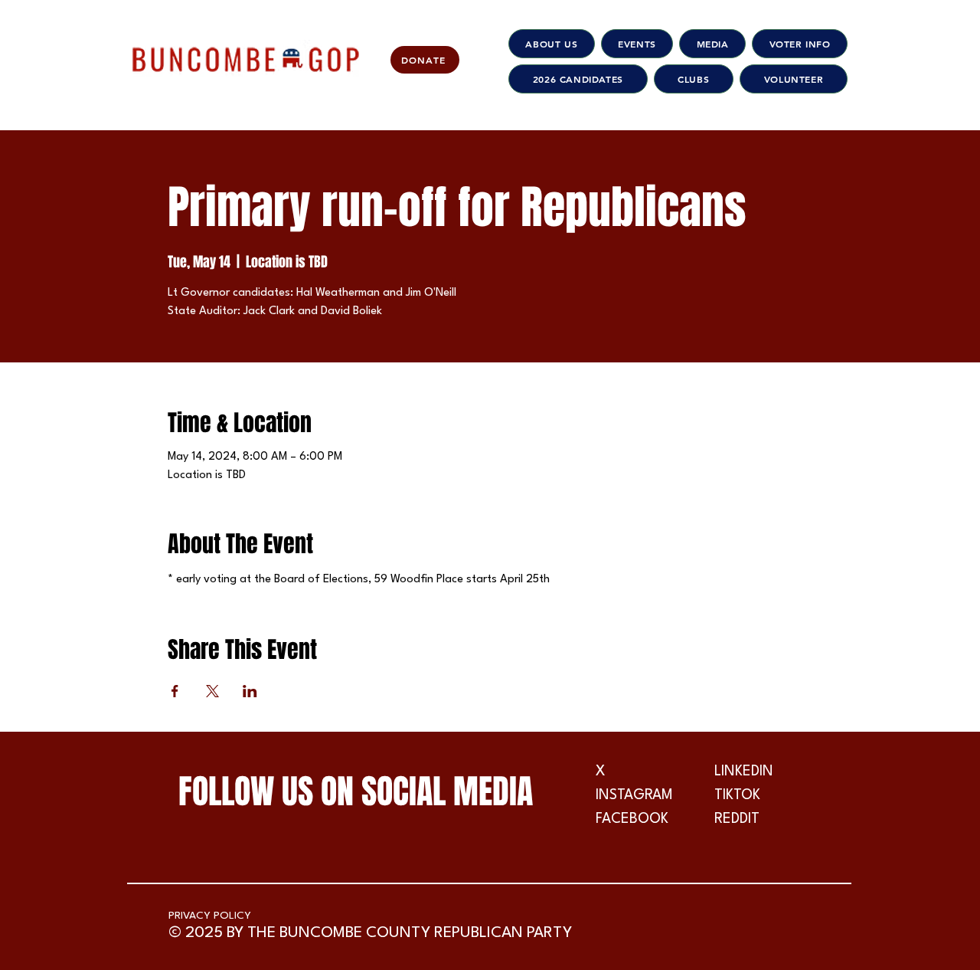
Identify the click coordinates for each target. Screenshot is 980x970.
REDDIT (737, 819)
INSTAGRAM (634, 795)
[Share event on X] (212, 691)
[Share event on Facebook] (175, 691)
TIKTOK (737, 795)
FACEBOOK (632, 819)
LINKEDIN (743, 771)
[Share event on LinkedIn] (250, 691)
